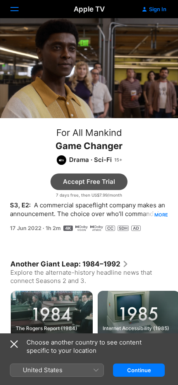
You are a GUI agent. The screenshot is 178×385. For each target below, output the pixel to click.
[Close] (14, 344)
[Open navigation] (19, 9)
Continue (139, 370)
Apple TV (89, 9)
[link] (69, 264)
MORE (161, 215)
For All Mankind (89, 132)
